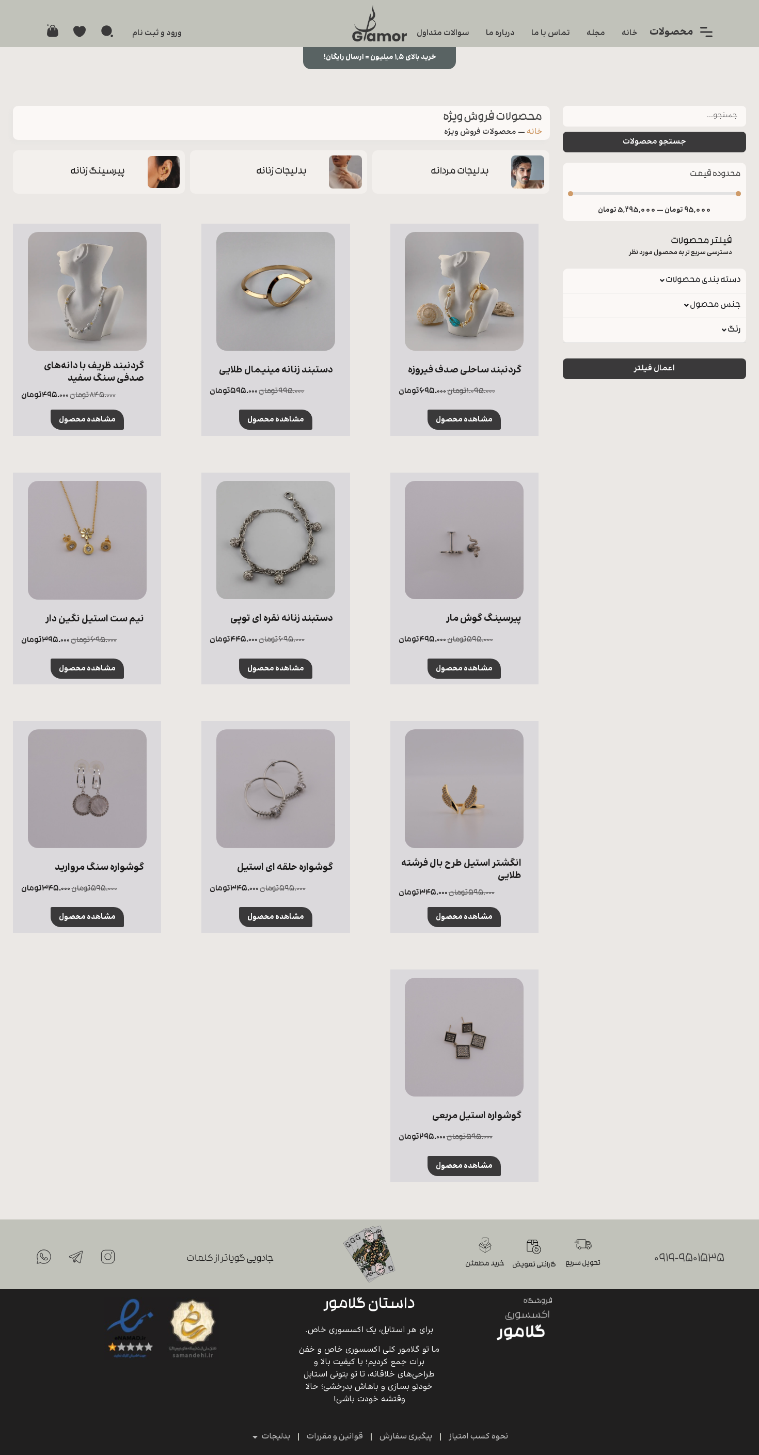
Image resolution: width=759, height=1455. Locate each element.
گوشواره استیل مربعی (476, 1115)
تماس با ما (550, 33)
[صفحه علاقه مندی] (79, 31)
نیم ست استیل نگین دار (94, 619)
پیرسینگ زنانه (97, 172)
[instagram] (107, 1256)
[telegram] (75, 1256)
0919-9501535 (689, 1259)
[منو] (706, 32)
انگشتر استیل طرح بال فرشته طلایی (461, 869)
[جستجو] (107, 31)
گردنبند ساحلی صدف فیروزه (464, 370)
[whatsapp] (43, 1256)
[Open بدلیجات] (255, 1437)
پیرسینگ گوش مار (483, 618)
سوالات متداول (443, 33)
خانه (630, 33)
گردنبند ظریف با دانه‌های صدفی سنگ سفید (94, 372)
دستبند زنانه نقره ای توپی (281, 618)
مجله (596, 33)
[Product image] (464, 291)
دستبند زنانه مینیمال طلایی (276, 370)
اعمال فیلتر (654, 368)
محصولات (671, 32)
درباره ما (500, 33)
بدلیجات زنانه (281, 172)
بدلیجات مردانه (460, 172)
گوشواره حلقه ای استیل (285, 867)
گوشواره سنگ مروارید (99, 867)
